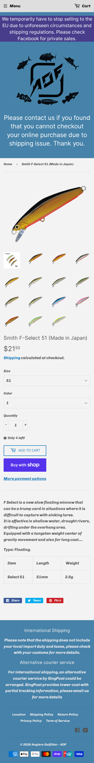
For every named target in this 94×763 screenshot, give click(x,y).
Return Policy (68, 714)
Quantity (11, 416)
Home (8, 164)
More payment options (25, 478)
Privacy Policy (31, 721)
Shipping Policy (41, 714)
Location (19, 714)
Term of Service (58, 721)
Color (8, 393)
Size (7, 371)
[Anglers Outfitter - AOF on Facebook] (77, 730)
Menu (15, 6)
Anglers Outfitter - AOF (49, 744)
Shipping (12, 357)
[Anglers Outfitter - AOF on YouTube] (85, 730)
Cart (85, 6)
